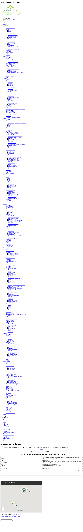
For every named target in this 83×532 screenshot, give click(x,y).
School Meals (11, 48)
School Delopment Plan (13, 103)
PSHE (9, 281)
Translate (13, 19)
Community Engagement (13, 160)
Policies (9, 330)
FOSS (9, 229)
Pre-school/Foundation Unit (11, 114)
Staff (7, 53)
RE (9, 282)
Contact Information (10, 59)
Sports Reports (11, 321)
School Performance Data (13, 49)
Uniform (10, 70)
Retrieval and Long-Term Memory (15, 136)
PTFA (9, 293)
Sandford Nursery (9, 201)
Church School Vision (10, 206)
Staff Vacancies (9, 407)
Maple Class (10, 82)
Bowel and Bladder (10, 411)
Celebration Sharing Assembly (14, 157)
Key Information (6, 361)
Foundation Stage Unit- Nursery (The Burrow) (17, 121)
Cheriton (5, 78)
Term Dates (8, 55)
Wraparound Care (12, 129)
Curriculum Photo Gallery (13, 224)
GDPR (7, 367)
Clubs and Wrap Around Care (12, 319)
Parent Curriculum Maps (13, 35)
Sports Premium (9, 396)
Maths (9, 271)
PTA (9, 94)
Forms (9, 99)
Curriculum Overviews (13, 36)
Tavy (9, 180)
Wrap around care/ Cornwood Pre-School (16, 72)
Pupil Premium (9, 387)
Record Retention (11, 369)
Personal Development (13, 218)
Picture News (11, 379)
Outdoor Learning (12, 37)
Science (9, 283)
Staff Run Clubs (11, 130)
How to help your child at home (14, 377)
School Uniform (11, 42)
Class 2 (9, 124)
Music (9, 279)
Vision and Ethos (11, 233)
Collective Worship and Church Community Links (16, 314)
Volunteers (8, 410)
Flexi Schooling (11, 43)
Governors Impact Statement (14, 373)
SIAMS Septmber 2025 (10, 52)
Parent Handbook (11, 102)
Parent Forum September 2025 (14, 235)
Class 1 (9, 305)
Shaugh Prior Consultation (11, 395)
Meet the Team (11, 323)
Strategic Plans (9, 408)
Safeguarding (11, 348)
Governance (8, 370)
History (9, 276)
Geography (10, 275)
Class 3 (9, 125)
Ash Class (10, 83)
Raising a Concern (9, 388)
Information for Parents (10, 40)
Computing (10, 273)
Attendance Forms (12, 400)
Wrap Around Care (9, 202)
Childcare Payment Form (11, 363)
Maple (9, 211)
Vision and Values (12, 71)
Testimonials (10, 168)
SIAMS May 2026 (9, 241)
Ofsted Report (8, 51)
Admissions (8, 26)
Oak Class (10, 84)
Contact (9, 329)
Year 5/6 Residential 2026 (13, 391)
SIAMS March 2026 (10, 313)
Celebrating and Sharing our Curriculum (16, 285)
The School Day (11, 152)
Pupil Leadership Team (13, 140)
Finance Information (10, 366)
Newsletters (8, 50)
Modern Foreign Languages (14, 278)
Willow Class (11, 341)
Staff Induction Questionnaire (14, 406)
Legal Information (17, 514)
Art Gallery (8, 317)
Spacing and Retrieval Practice (14, 137)
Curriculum (8, 32)
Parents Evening (9, 246)
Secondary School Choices (13, 352)
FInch (9, 30)
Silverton (5, 204)
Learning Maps (11, 184)
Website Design (4, 516)
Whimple (5, 333)
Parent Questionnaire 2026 (11, 384)
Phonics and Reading (12, 138)
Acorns (9, 210)
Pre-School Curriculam (13, 328)
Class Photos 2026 (9, 110)
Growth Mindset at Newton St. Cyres (16, 156)
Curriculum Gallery (12, 143)
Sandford (5, 174)
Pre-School (8, 322)
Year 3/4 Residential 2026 (13, 390)
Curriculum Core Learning (13, 217)
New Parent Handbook (13, 159)
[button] (4, 22)
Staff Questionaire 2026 (13, 398)
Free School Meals (12, 381)
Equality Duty (8, 364)
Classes (7, 29)
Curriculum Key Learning (13, 133)
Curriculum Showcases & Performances (16, 144)
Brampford (5, 25)
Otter (9, 178)
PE (9, 280)
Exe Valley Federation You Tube (15, 376)
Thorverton (5, 264)
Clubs (7, 127)
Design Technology (12, 274)
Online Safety (11, 45)
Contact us (5, 414)
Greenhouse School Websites (14, 516)
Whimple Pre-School (12, 354)
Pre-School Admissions (10, 413)
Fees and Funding (12, 325)
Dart (9, 181)
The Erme (5, 247)
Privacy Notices (11, 368)
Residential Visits (9, 389)
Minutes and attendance (13, 374)
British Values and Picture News (15, 141)
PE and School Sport (12, 139)
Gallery (7, 39)
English (9, 269)
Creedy (9, 179)
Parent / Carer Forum (12, 300)
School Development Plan (13, 46)
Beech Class (10, 85)
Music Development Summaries (12, 383)
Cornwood (5, 56)
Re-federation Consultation (13, 382)
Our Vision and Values (10, 28)
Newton (4, 118)
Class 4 (9, 126)
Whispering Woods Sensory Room (13, 117)
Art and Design (11, 272)
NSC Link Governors (12, 165)
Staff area (8, 397)
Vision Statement (11, 98)
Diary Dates (8, 38)
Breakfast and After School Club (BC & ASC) (15, 109)
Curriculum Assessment (13, 134)
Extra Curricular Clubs (10, 63)
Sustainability (8, 116)
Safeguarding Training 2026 (14, 403)
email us (41, 449)
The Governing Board (12, 371)
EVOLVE (10, 401)
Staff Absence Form (12, 404)
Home (4, 24)
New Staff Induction (12, 402)
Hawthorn (10, 212)
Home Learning (9, 64)
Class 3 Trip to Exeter (12, 147)
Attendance (8, 362)
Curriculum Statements (13, 33)
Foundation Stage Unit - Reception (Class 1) (17, 123)
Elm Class (10, 339)
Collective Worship (10, 207)
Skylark (9, 31)
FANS (9, 164)
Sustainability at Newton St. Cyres (15, 167)
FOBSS (10, 44)
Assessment (10, 89)
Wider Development (12, 90)
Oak (9, 213)
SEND (7, 394)
